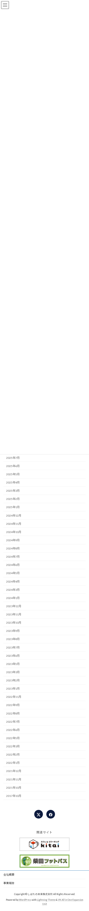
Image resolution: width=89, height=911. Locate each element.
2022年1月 (13, 762)
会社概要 (8, 874)
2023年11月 (13, 614)
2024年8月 (13, 548)
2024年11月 (13, 523)
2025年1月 (13, 507)
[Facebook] (50, 814)
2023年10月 (13, 622)
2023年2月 (13, 680)
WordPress (25, 899)
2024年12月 (13, 515)
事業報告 (8, 883)
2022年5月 (13, 738)
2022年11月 (13, 696)
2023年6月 (13, 655)
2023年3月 (13, 672)
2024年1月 (13, 598)
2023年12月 (13, 606)
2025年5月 (13, 474)
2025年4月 (13, 482)
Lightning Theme (46, 899)
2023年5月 (13, 664)
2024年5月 (13, 573)
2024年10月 (13, 532)
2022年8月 (13, 713)
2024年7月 (13, 556)
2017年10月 (13, 796)
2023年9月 (13, 631)
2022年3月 (13, 746)
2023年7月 (13, 647)
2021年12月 (13, 771)
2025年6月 (13, 466)
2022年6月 (13, 730)
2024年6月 (13, 565)
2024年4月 (13, 581)
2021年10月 (13, 787)
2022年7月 (13, 721)
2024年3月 (13, 589)
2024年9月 (13, 540)
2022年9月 (13, 705)
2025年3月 (13, 490)
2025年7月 (13, 457)
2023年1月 (13, 688)
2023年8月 (13, 639)
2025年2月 (13, 499)
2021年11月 (13, 779)
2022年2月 (13, 754)
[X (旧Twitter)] (38, 814)
